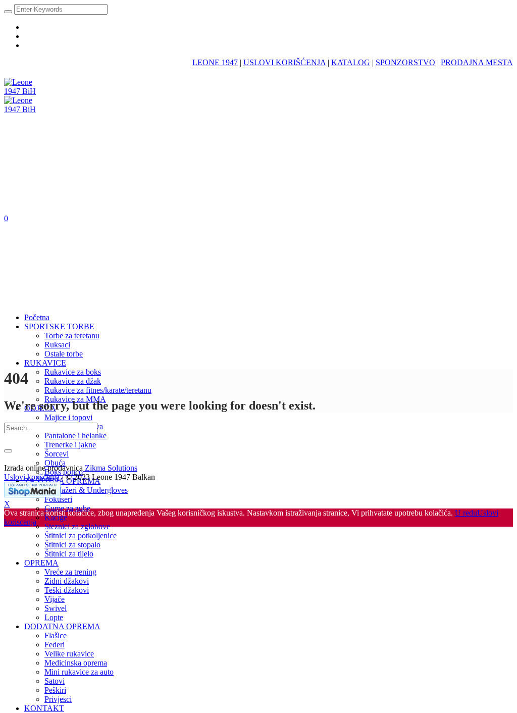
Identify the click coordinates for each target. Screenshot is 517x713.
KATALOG (350, 62)
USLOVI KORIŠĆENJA (284, 62)
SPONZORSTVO (405, 62)
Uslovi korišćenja (32, 477)
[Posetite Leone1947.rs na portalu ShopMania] (32, 494)
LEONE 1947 (215, 62)
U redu (466, 512)
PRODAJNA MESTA (477, 62)
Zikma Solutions (110, 468)
